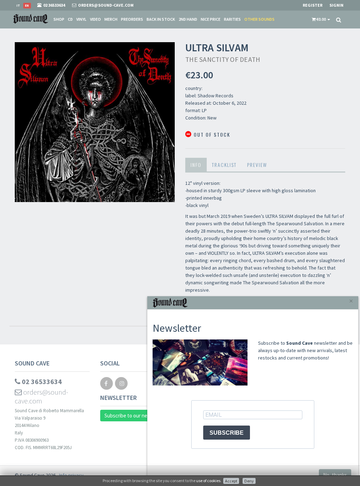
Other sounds (259, 19)
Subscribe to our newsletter (135, 415)
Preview (257, 164)
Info (196, 164)
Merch (110, 19)
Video (95, 19)
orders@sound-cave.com (41, 396)
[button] (321, 19)
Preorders (132, 19)
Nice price (210, 19)
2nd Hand (188, 19)
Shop (58, 19)
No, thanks (335, 475)
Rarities (232, 19)
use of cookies (208, 480)
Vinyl (81, 19)
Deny (249, 481)
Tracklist (224, 164)
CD (70, 19)
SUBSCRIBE (227, 433)
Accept (231, 481)
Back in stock (161, 19)
